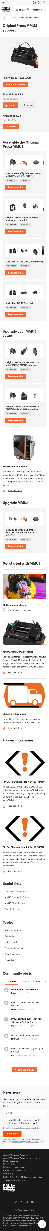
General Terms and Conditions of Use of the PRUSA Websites (22, 1159)
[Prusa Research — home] (6, 9)
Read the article (15, 490)
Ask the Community (24, 1070)
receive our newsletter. (31, 1128)
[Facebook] (16, 1202)
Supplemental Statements (14, 1180)
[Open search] (34, 2)
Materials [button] (37, 9)
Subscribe (12, 1134)
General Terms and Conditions (16, 1155)
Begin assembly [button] (15, 187)
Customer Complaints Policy (15, 1170)
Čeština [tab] (24, 981)
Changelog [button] (28, 105)
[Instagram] (22, 1202)
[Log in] (39, 2)
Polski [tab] (37, 981)
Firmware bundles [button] (15, 84)
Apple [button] (12, 105)
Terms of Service (32, 1142)
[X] (27, 1202)
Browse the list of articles (19, 610)
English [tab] (11, 981)
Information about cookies (14, 1167)
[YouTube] (32, 1202)
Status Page (8, 1174)
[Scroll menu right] (46, 10)
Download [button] (10, 126)
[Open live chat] (42, 1224)
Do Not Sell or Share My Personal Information (22, 1177)
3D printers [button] (22, 9)
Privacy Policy (17, 1142)
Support (13, 17)
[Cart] (44, 2)
